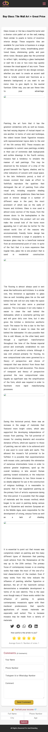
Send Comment (24, 702)
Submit (24, 722)
